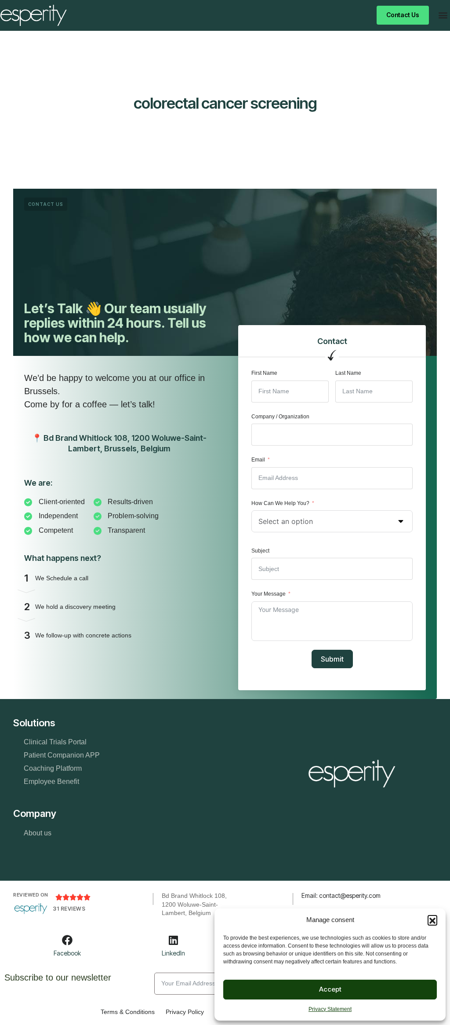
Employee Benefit (51, 781)
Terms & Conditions (128, 1011)
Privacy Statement (330, 1009)
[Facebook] (67, 940)
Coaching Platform (53, 768)
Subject (260, 551)
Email (258, 460)
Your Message (268, 594)
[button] (432, 919)
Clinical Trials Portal (55, 742)
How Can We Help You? (280, 503)
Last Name (348, 373)
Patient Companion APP (62, 755)
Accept (330, 989)
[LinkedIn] (173, 940)
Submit (332, 659)
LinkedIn (173, 953)
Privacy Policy (185, 1011)
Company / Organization (280, 417)
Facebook (67, 953)
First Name (264, 373)
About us (37, 833)
